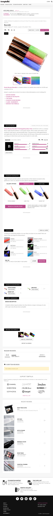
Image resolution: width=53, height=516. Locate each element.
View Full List (26, 395)
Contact (5, 504)
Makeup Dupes (8, 4)
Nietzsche (12, 245)
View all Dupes (44, 230)
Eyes (21, 21)
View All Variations (26, 339)
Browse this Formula (12, 103)
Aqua (35, 252)
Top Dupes (9, 98)
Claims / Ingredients (12, 102)
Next (48, 33)
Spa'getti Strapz (38, 238)
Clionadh (6, 13)
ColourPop (6, 15)
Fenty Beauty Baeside (10, 87)
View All (17, 10)
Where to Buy (44, 30)
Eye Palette (27, 21)
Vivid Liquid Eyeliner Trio (38, 21)
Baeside (7, 25)
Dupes (37, 30)
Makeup (17, 21)
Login (48, 1)
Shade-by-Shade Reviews (13, 100)
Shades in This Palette (12, 96)
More (30, 4)
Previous (46, 33)
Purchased (45, 125)
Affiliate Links (39, 125)
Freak (35, 245)
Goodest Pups (41, 506)
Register (42, 261)
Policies (5, 506)
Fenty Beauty (9, 27)
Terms (4, 511)
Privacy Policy (6, 510)
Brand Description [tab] (10, 301)
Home (5, 21)
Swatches (25, 4)
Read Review (9, 152)
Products (11, 21)
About (4, 503)
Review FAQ (6, 508)
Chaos (12, 252)
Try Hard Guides (42, 504)
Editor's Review (10, 95)
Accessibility (6, 513)
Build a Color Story (15, 206)
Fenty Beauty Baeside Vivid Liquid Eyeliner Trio (18, 129)
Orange (12, 238)
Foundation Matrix (17, 4)
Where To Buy (43, 152)
